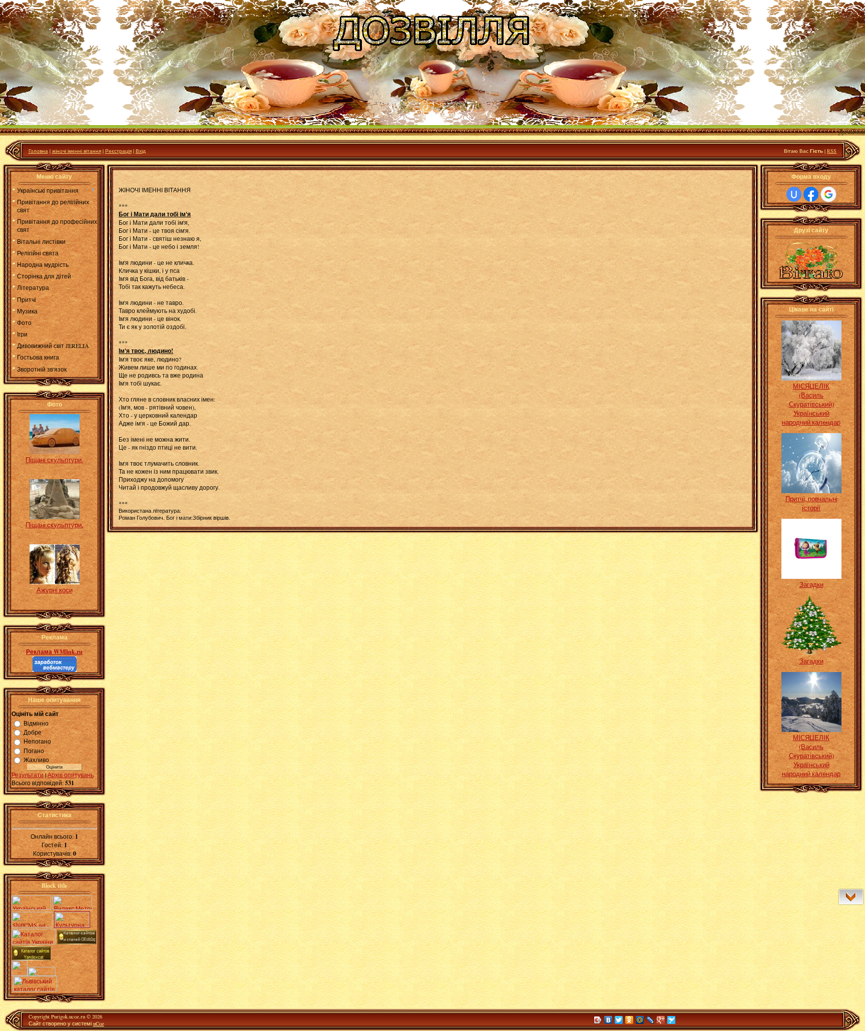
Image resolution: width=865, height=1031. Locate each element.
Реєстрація (118, 150)
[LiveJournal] (650, 1019)
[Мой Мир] (640, 1019)
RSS (831, 150)
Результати (28, 775)
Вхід (141, 150)
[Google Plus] (661, 1019)
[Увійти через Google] (828, 194)
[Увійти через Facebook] (810, 194)
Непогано (37, 742)
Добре (33, 732)
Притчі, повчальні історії (811, 503)
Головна (38, 150)
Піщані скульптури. (54, 459)
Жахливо (36, 760)
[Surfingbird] (671, 1019)
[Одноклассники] (629, 1019)
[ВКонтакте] (608, 1019)
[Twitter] (619, 1019)
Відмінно (36, 723)
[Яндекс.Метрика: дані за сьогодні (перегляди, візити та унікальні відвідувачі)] (72, 902)
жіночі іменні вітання (76, 150)
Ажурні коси (55, 589)
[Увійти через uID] (793, 194)
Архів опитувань (71, 775)
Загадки (811, 584)
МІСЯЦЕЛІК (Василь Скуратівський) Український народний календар (811, 404)
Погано (34, 751)
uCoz (98, 1023)
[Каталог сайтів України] (34, 942)
